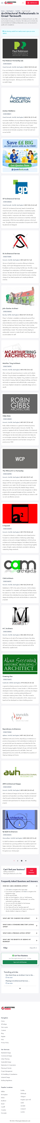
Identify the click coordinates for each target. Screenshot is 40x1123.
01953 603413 (7, 835)
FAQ (2, 1039)
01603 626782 (7, 474)
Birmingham (4, 1095)
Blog (2, 1033)
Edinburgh (23, 1093)
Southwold (5, 683)
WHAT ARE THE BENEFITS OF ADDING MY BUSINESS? (17, 940)
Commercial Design (6, 1056)
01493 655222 (7, 202)
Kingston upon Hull (26, 1100)
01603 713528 (7, 257)
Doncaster (4, 1113)
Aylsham (5, 735)
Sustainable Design (6, 1062)
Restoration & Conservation (8, 1065)
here (10, 890)
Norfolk (14, 67)
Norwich (5, 260)
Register (3, 1036)
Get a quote (4, 1027)
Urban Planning (5, 1059)
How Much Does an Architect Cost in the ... (20, 975)
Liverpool (23, 1109)
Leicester (23, 1106)
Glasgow (23, 1096)
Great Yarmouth (7, 67)
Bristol (2, 1104)
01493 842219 (7, 64)
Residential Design (6, 1053)
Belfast (3, 1091)
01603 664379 (7, 529)
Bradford (3, 1101)
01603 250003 (7, 631)
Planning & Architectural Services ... (17, 981)
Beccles (5, 315)
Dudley (22, 1090)
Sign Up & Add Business (20, 962)
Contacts (3, 1030)
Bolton (3, 1098)
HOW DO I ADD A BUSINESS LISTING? (15, 886)
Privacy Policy (5, 1043)
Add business (31, 871)
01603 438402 (7, 419)
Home (2, 1021)
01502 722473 (7, 679)
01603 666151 (7, 581)
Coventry (3, 1110)
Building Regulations (6, 1080)
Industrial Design (5, 1077)
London (23, 1112)
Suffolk (9, 315)
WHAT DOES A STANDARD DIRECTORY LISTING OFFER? (18, 926)
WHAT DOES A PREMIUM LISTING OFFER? (17, 933)
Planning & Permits (6, 1068)
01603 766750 (7, 366)
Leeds (22, 1103)
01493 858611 (7, 114)
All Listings (4, 1024)
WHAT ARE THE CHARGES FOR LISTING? (16, 918)
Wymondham (6, 838)
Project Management (6, 1071)
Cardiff (3, 1107)
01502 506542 (7, 311)
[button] (36, 948)
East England (20, 67)
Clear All (32, 948)
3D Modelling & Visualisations (9, 1074)
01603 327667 (7, 787)
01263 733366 (7, 732)
